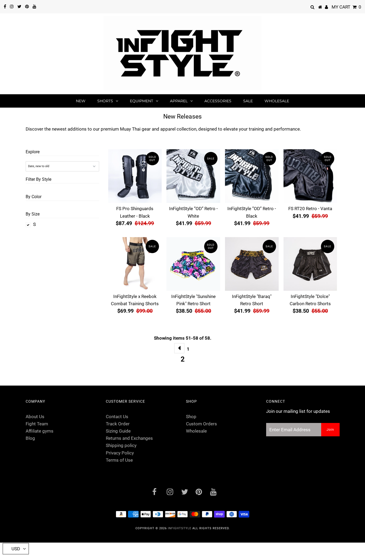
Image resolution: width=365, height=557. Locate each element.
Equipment (141, 101)
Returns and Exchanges (129, 438)
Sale (248, 101)
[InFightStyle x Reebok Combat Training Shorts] (135, 264)
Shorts (105, 101)
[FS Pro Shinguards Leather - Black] (135, 176)
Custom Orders (201, 423)
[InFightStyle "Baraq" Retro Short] (252, 264)
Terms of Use (119, 460)
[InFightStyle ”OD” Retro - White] (193, 176)
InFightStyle (179, 528)
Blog (30, 438)
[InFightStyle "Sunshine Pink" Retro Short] (193, 264)
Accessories (217, 101)
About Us (35, 416)
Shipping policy (121, 445)
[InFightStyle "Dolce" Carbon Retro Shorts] (310, 264)
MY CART (346, 7)
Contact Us (117, 416)
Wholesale (277, 101)
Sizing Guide (118, 431)
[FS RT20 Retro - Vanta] (310, 176)
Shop (191, 416)
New (81, 101)
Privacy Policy (120, 453)
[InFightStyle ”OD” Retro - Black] (252, 176)
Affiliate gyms (39, 431)
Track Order (118, 423)
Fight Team (37, 423)
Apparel (179, 101)
